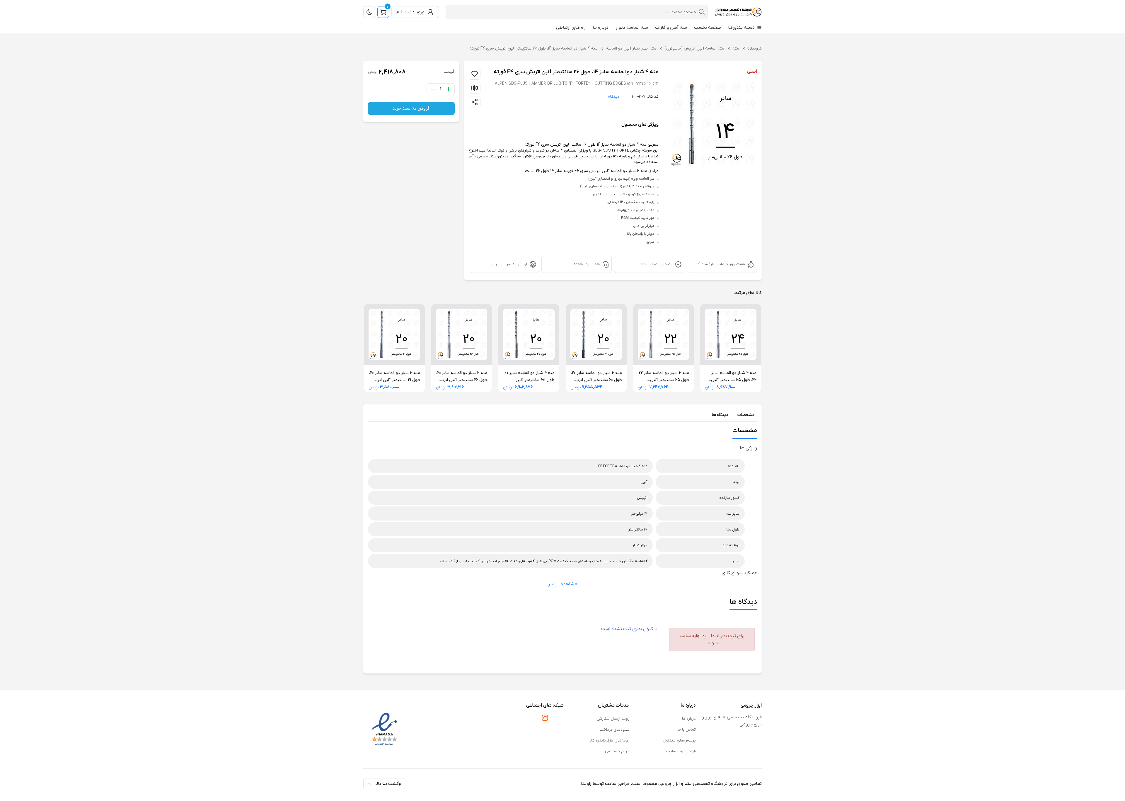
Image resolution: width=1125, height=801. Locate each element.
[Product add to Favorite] (474, 102)
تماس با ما (687, 729)
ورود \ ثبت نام (410, 12)
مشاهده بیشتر (562, 584)
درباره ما (600, 27)
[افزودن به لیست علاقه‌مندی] (474, 74)
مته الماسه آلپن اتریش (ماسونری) (694, 48)
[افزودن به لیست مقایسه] (474, 88)
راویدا (586, 784)
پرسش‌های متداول (679, 740)
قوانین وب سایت (681, 751)
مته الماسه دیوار (632, 27)
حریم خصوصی (617, 751)
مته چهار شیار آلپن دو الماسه (631, 48)
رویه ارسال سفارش (613, 719)
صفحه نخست (707, 27)
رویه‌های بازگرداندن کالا (610, 740)
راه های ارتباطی (571, 27)
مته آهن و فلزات (671, 27)
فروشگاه (754, 48)
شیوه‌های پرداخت (614, 729)
